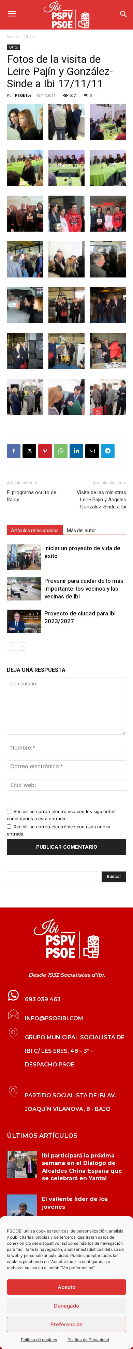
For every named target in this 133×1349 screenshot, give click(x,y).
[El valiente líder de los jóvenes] (22, 1207)
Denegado (66, 1305)
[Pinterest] (45, 451)
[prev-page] (11, 646)
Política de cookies (39, 1339)
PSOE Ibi (23, 95)
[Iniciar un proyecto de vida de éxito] (24, 557)
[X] (29, 451)
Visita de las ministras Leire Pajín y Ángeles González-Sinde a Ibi (101, 499)
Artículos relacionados (35, 530)
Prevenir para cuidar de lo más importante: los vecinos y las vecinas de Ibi (83, 588)
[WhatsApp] (61, 451)
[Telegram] (108, 451)
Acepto (67, 1287)
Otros (29, 36)
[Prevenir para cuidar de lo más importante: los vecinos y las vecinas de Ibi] (24, 588)
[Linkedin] (76, 451)
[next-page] (22, 646)
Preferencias (66, 1324)
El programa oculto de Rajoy (31, 496)
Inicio (12, 36)
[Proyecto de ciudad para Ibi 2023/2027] (24, 621)
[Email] (92, 451)
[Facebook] (13, 451)
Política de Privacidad (88, 1339)
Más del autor (81, 530)
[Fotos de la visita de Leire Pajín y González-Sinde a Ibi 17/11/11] (25, 138)
